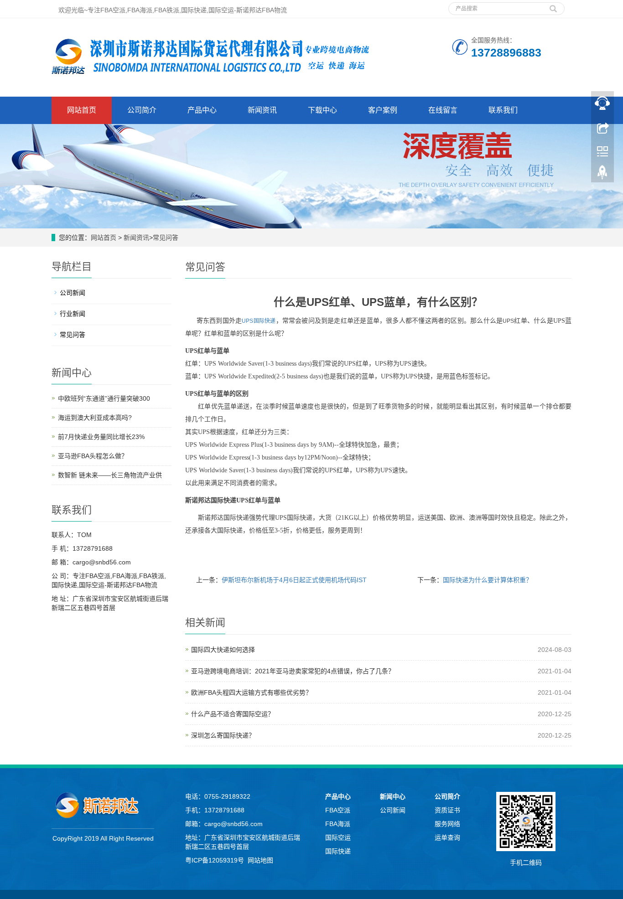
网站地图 (260, 860)
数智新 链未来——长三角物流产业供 (110, 475)
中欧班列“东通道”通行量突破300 (104, 398)
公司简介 (141, 110)
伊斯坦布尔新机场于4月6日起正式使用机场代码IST (294, 580)
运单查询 (447, 837)
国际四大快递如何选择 (223, 649)
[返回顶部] (602, 174)
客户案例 (382, 110)
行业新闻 (72, 313)
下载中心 (322, 110)
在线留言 (442, 110)
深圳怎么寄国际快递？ (223, 735)
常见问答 (165, 237)
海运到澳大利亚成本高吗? (95, 417)
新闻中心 (392, 796)
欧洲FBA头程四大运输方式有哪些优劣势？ (251, 692)
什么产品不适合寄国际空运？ (232, 714)
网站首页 (81, 110)
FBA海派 (337, 823)
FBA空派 (337, 810)
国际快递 (338, 851)
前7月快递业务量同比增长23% (101, 436)
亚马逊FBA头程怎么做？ (93, 456)
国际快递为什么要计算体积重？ (487, 580)
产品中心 (202, 110)
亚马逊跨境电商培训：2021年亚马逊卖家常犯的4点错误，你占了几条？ (293, 671)
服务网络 (447, 823)
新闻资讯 (262, 110)
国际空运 (338, 837)
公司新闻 (72, 292)
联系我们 (503, 110)
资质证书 (447, 810)
